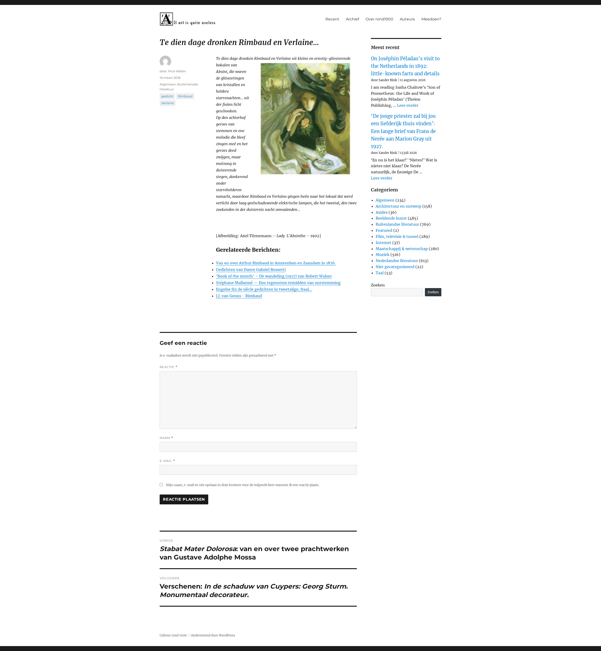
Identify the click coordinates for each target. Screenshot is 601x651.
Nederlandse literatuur (397, 260)
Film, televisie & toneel (397, 236)
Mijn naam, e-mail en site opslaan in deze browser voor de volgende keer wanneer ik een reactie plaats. (242, 485)
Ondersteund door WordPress (213, 635)
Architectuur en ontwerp (398, 206)
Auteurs (407, 19)
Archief (352, 19)
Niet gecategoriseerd (395, 266)
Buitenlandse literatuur (397, 224)
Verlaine (167, 103)
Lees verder (407, 105)
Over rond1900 (379, 19)
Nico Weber (177, 71)
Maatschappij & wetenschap (402, 248)
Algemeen (168, 84)
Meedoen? (431, 19)
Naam (166, 438)
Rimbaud (185, 96)
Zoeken (378, 285)
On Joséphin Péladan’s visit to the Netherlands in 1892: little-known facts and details (405, 66)
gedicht (167, 96)
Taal (380, 272)
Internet (383, 242)
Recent (332, 19)
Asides (382, 212)
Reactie (168, 367)
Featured (384, 230)
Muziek (382, 254)
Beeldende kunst (391, 218)
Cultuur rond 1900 (173, 635)
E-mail (167, 461)
